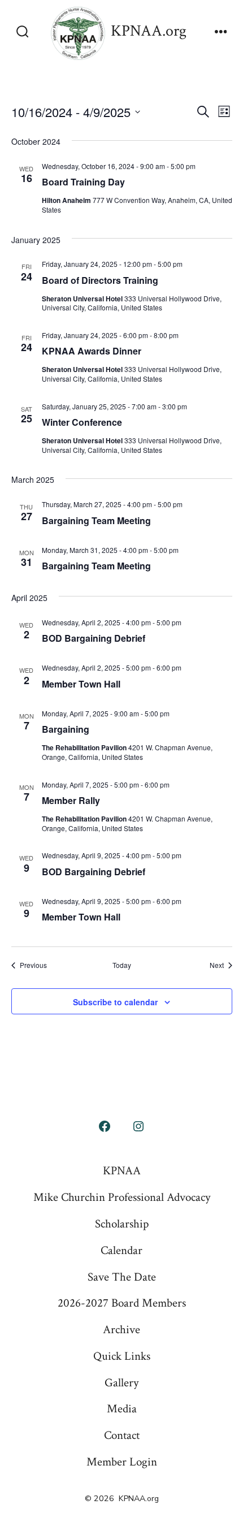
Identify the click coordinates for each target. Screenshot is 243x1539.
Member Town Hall (81, 683)
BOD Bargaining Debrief (93, 638)
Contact (122, 1435)
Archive (121, 1329)
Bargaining (65, 729)
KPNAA (122, 1170)
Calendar (121, 1250)
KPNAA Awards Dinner (91, 350)
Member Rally (71, 800)
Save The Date (122, 1277)
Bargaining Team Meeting (96, 520)
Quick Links (121, 1356)
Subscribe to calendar (115, 1002)
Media (122, 1408)
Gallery (121, 1382)
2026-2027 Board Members (122, 1303)
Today (121, 965)
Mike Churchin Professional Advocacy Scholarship (121, 1210)
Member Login (121, 1461)
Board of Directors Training (100, 280)
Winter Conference (82, 422)
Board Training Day (83, 181)
